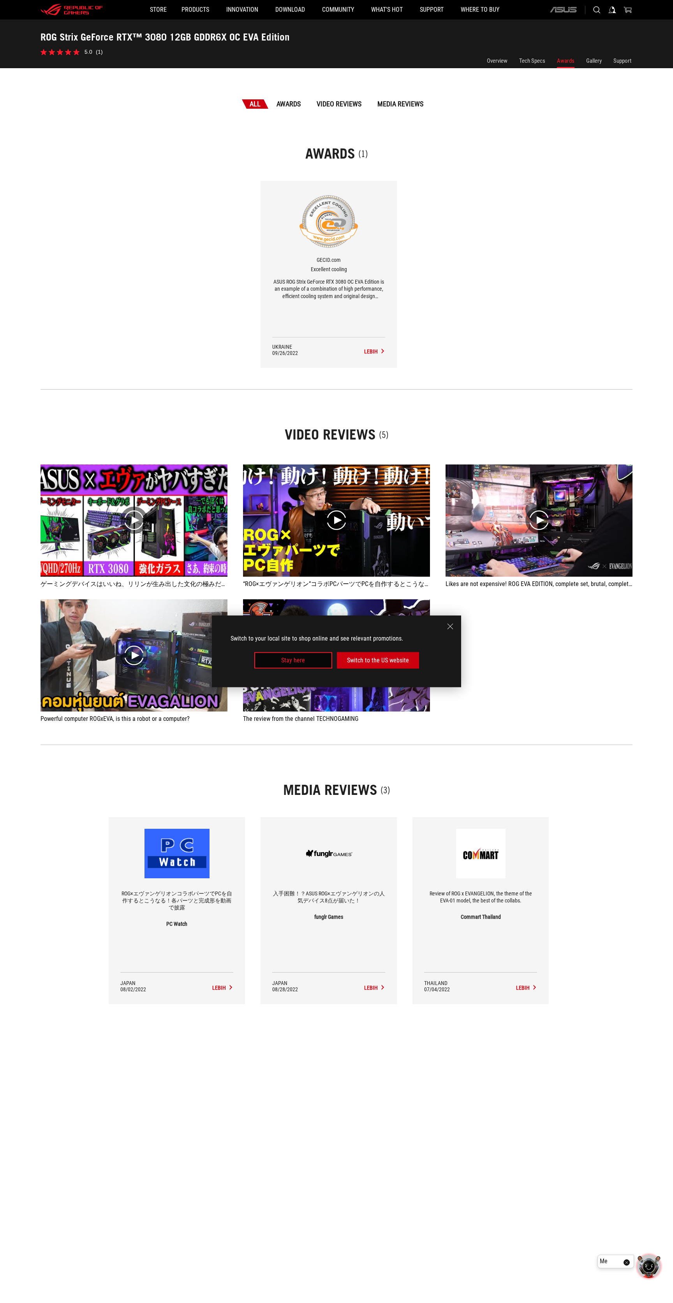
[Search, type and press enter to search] (596, 10)
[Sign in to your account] (612, 9)
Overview (497, 60)
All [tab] (255, 104)
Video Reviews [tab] (339, 104)
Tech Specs (532, 60)
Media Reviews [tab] (400, 104)
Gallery (594, 60)
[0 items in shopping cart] (627, 9)
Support (622, 60)
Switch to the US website (378, 660)
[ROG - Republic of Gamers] (72, 10)
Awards (565, 60)
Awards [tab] (289, 104)
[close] (450, 626)
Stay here (293, 660)
